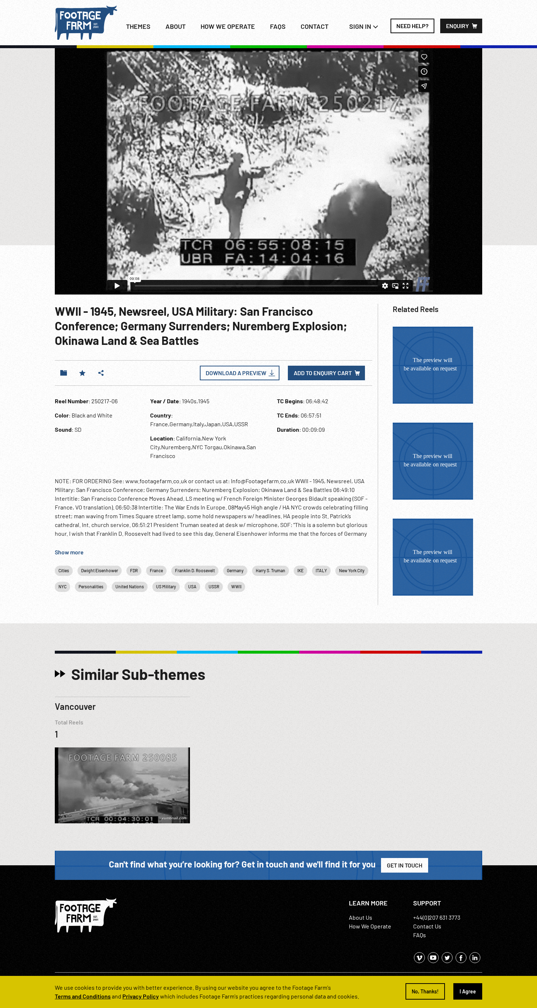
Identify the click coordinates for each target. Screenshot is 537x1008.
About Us (360, 917)
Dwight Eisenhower (99, 570)
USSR (214, 586)
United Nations (129, 586)
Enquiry (457, 25)
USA (192, 586)
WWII (236, 586)
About (175, 26)
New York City (352, 570)
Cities (63, 570)
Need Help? (412, 25)
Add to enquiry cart (323, 372)
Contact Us (427, 926)
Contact (314, 26)
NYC (62, 586)
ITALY (321, 570)
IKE (300, 570)
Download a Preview (236, 372)
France (156, 570)
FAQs (278, 26)
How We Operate (370, 926)
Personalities (91, 586)
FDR (134, 570)
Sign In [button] (361, 26)
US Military (166, 586)
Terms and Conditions (83, 996)
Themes (138, 26)
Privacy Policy (140, 996)
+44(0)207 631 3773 (436, 917)
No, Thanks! (425, 991)
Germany (235, 570)
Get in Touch (404, 865)
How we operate (228, 26)
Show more (69, 552)
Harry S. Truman (270, 570)
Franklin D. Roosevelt (195, 570)
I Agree (468, 991)
